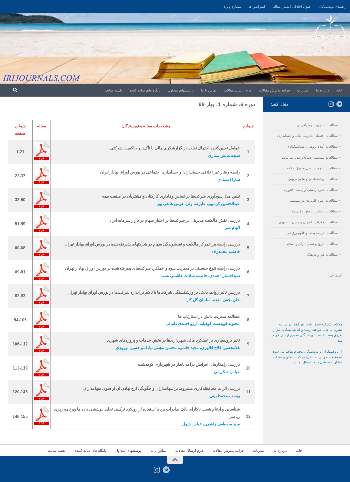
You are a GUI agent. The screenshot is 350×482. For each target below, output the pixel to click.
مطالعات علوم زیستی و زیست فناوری (311, 190)
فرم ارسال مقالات (238, 90)
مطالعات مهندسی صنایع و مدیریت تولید (310, 157)
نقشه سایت (113, 90)
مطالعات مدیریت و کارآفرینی (317, 125)
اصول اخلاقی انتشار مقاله (292, 6)
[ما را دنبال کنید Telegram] (339, 104)
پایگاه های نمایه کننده (145, 90)
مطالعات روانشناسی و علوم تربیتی (313, 179)
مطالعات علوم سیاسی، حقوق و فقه (312, 168)
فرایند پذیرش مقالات (274, 90)
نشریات (303, 90)
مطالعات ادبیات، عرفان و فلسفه (315, 211)
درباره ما (322, 90)
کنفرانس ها (257, 6)
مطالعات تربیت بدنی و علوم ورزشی (312, 233)
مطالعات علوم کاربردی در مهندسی (313, 200)
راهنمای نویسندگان (332, 6)
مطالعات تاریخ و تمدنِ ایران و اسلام (312, 244)
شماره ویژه (232, 6)
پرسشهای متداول (181, 90)
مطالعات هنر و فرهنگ (322, 255)
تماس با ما (209, 90)
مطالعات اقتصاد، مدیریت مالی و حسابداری (307, 136)
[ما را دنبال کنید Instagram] (331, 104)
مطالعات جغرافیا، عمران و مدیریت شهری (308, 222)
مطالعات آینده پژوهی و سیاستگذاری (312, 146)
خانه (339, 90)
